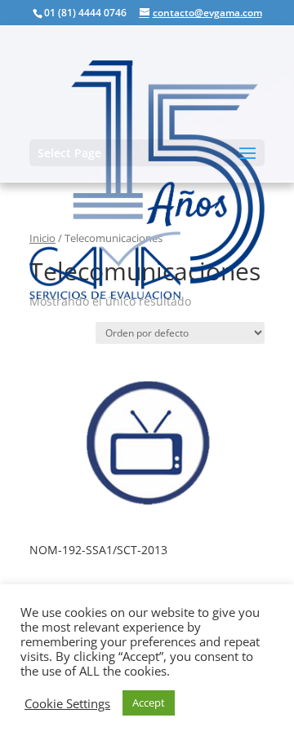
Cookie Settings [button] (67, 703)
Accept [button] (148, 702)
